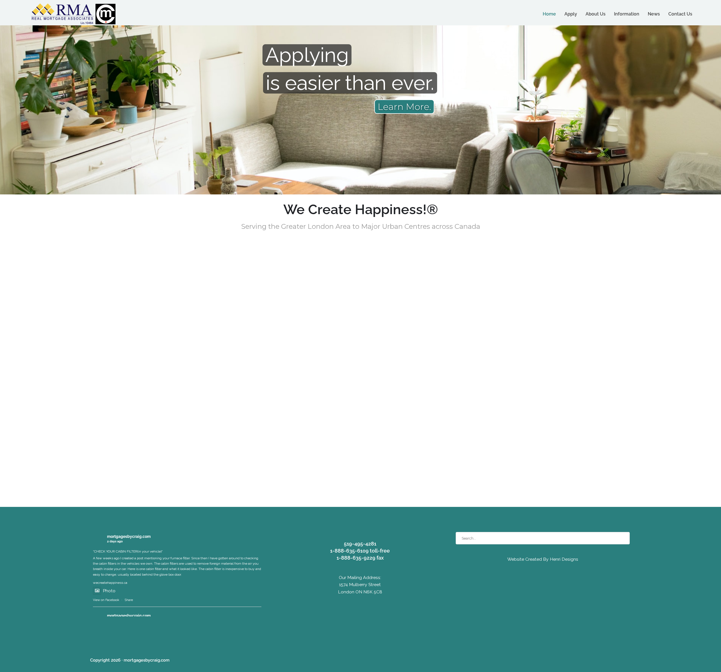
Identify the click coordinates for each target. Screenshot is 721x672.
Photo (109, 590)
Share (128, 600)
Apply (570, 14)
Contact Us (680, 14)
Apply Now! (360, 280)
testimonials (205, 449)
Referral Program (576, 280)
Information (626, 14)
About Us (596, 14)
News (654, 14)
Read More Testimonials (365, 380)
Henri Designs (563, 559)
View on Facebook (106, 600)
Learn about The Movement (365, 492)
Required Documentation (144, 280)
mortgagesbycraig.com (129, 536)
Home (549, 14)
